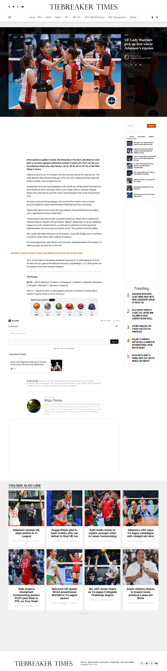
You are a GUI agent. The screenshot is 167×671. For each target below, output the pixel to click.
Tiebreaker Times (59, 541)
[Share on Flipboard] (136, 65)
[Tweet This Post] (131, 65)
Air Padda (67, 381)
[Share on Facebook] (126, 65)
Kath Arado (54, 383)
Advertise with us (93, 662)
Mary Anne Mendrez (68, 383)
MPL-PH (76, 17)
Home (32, 17)
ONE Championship (117, 17)
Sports (133, 17)
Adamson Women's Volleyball (50, 381)
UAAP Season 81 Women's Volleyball (42, 386)
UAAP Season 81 (95, 383)
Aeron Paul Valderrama (21, 541)
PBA (39, 17)
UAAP (48, 17)
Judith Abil (31, 383)
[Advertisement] (64, 138)
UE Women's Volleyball (67, 386)
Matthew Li (95, 600)
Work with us (104, 662)
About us (84, 662)
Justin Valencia (97, 541)
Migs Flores (137, 56)
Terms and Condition (127, 662)
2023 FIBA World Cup (94, 17)
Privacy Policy (114, 662)
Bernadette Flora (78, 381)
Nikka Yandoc (82, 383)
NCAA (57, 17)
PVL (66, 17)
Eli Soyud (89, 381)
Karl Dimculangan (43, 383)
